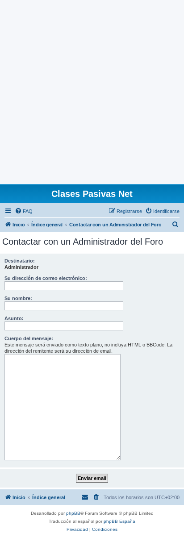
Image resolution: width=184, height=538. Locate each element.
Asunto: (14, 318)
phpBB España (119, 521)
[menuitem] (24, 211)
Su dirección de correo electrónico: (45, 278)
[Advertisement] (92, 92)
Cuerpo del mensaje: (28, 338)
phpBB (73, 513)
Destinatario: (19, 260)
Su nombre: (18, 298)
